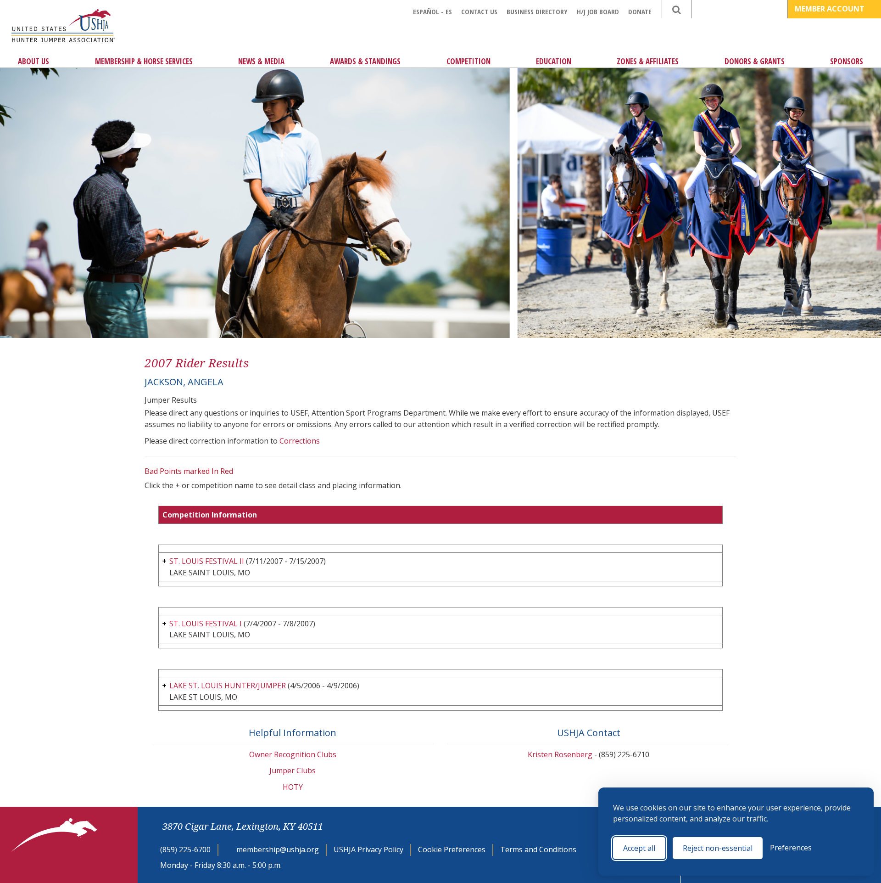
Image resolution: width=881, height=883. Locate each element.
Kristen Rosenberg (560, 754)
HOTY (293, 787)
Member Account (830, 9)
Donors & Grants (755, 61)
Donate (640, 11)
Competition (468, 61)
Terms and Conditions (538, 849)
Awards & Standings (365, 61)
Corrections (299, 441)
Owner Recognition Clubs (292, 754)
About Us (33, 61)
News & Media (261, 61)
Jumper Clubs (292, 770)
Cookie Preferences (451, 849)
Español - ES (432, 11)
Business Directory (537, 11)
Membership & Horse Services (144, 61)
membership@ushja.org (277, 849)
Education (553, 61)
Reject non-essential (718, 848)
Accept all (639, 848)
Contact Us (479, 11)
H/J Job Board (598, 11)
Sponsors (846, 61)
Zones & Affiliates (648, 61)
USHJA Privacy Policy (368, 849)
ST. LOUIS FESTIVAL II (206, 561)
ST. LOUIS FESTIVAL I (205, 624)
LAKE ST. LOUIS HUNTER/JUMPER (227, 686)
